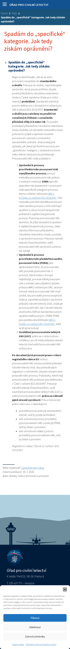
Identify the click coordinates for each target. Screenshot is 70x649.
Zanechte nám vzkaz (32, 467)
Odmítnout (35, 627)
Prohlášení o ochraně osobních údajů (41, 644)
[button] (65, 589)
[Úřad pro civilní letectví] (28, 5)
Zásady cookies (18, 644)
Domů (4, 13)
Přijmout (35, 617)
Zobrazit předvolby (35, 636)
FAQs (14, 13)
